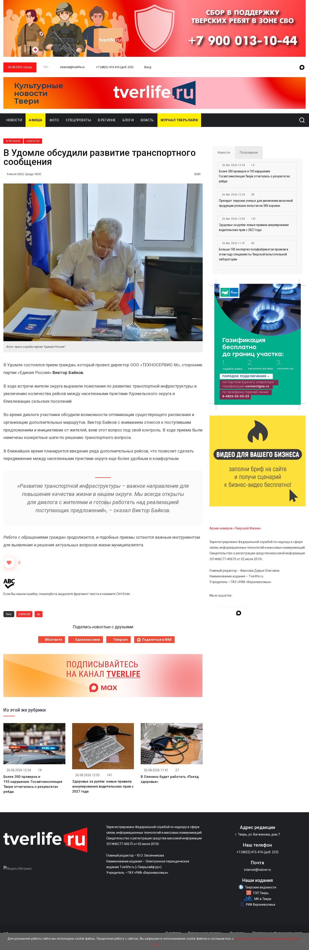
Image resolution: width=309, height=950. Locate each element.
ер (38, 614)
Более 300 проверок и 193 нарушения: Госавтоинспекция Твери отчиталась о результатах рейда (254, 176)
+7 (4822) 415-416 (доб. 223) (114, 67)
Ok (156, 944)
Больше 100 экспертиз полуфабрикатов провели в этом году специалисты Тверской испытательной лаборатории (253, 254)
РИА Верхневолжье (260, 904)
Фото (54, 120)
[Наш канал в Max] (302, 67)
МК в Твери (262, 899)
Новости (14, 120)
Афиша (35, 120)
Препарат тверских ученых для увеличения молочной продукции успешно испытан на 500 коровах (256, 203)
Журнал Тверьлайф (179, 120)
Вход (147, 67)
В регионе (107, 120)
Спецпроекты (78, 120)
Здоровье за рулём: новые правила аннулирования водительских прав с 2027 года (103, 786)
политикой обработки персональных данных (267, 938)
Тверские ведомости (260, 887)
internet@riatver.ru (257, 869)
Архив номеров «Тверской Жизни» (235, 528)
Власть (147, 120)
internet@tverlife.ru (72, 67)
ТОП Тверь (261, 893)
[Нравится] (9, 562)
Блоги (128, 120)
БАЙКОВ (24, 614)
